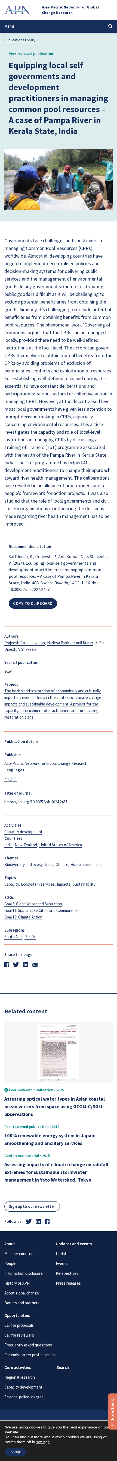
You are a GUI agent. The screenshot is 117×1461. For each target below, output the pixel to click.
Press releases (68, 1283)
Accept (16, 1452)
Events (62, 1263)
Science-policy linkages (24, 1396)
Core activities (17, 1367)
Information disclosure (23, 1273)
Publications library (19, 39)
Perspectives (67, 1273)
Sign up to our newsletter (32, 1206)
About (9, 1243)
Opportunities (17, 1315)
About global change (21, 1293)
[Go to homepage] (17, 9)
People (10, 1263)
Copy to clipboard (33, 603)
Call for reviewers (19, 1335)
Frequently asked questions (28, 1345)
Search (63, 1367)
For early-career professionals (29, 1354)
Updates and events (74, 1243)
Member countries (19, 1253)
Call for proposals (19, 1325)
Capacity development (23, 1387)
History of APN (17, 1283)
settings (43, 1442)
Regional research (19, 1377)
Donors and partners (21, 1302)
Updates (63, 1253)
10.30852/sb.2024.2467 (29, 589)
